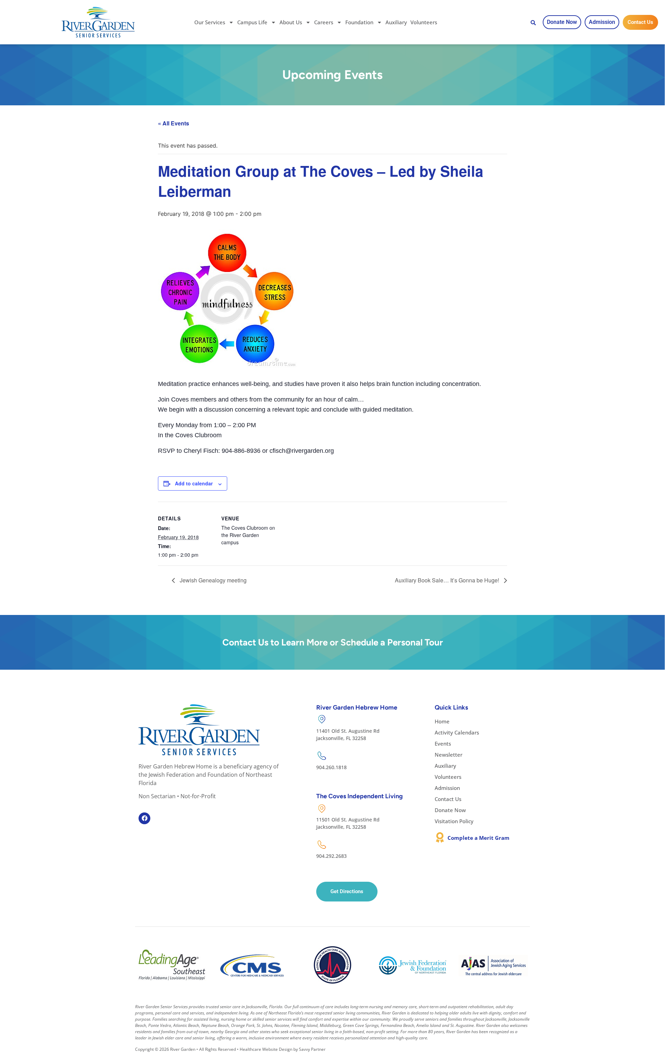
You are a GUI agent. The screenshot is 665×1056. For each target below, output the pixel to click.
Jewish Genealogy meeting (212, 580)
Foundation (359, 22)
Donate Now (450, 810)
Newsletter (448, 754)
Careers (323, 22)
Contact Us (448, 798)
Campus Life (252, 22)
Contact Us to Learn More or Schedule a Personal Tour (332, 642)
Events (443, 743)
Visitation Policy (454, 821)
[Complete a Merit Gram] (440, 837)
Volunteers (423, 22)
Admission (447, 787)
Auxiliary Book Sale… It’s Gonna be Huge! (447, 580)
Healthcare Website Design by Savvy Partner (283, 1049)
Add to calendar (194, 483)
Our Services (209, 22)
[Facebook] (144, 818)
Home (442, 721)
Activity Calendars (457, 732)
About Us (291, 22)
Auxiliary (396, 22)
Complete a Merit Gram (478, 837)
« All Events (173, 123)
